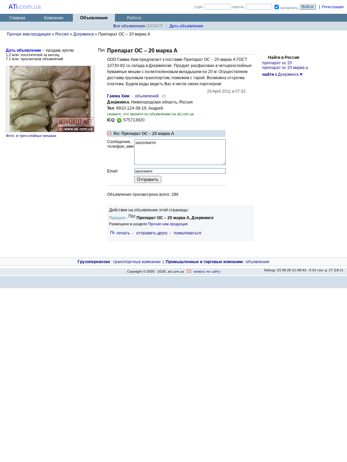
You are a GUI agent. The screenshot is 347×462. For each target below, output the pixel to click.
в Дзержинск (280, 74)
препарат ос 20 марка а (285, 67)
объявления (257, 261)
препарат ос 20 (277, 63)
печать (123, 233)
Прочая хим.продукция (29, 34)
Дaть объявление (186, 26)
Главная (17, 18)
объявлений (147, 96)
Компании (53, 18)
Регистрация (333, 7)
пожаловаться (187, 233)
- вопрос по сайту (205, 271)
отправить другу (151, 233)
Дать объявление (23, 50)
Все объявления (129, 26)
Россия (62, 34)
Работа (134, 18)
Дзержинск (83, 34)
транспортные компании (137, 261)
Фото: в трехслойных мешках (31, 136)
